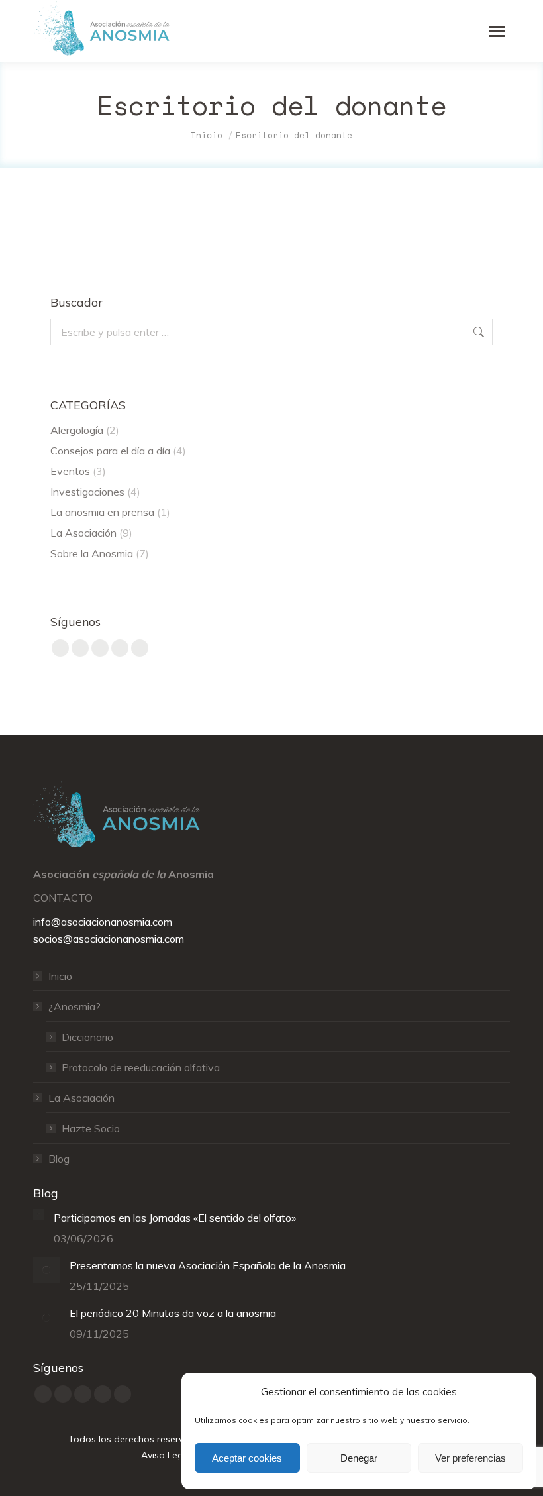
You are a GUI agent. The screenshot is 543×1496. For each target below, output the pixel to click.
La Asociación (83, 532)
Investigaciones (87, 491)
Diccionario (87, 1036)
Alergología (76, 430)
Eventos (70, 471)
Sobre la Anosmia (91, 553)
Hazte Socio (91, 1128)
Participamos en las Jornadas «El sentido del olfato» (175, 1217)
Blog (59, 1158)
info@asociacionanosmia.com (102, 921)
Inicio (60, 976)
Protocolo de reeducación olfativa (141, 1067)
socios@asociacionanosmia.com (108, 938)
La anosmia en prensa (102, 512)
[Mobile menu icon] (496, 31)
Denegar (358, 1458)
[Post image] (38, 1214)
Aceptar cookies (247, 1458)
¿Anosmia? (74, 1006)
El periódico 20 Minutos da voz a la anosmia (173, 1313)
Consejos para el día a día (110, 450)
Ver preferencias (470, 1458)
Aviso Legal (166, 1455)
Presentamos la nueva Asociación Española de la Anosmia (208, 1265)
